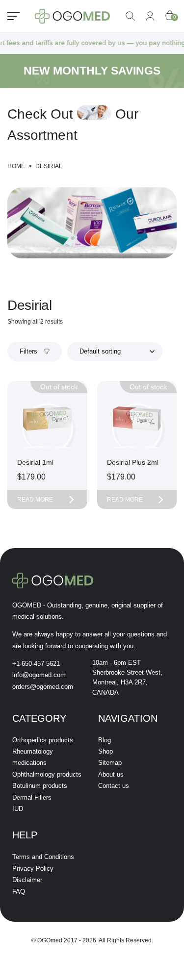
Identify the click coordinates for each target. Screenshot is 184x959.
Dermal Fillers (32, 797)
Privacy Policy (32, 868)
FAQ (18, 891)
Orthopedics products (42, 740)
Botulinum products (39, 785)
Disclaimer (27, 879)
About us (111, 774)
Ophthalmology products (46, 774)
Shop (105, 751)
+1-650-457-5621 (36, 663)
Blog (104, 740)
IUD (17, 808)
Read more (35, 499)
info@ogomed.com (39, 675)
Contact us (113, 785)
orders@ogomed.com (42, 686)
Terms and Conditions (43, 856)
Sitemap (110, 762)
